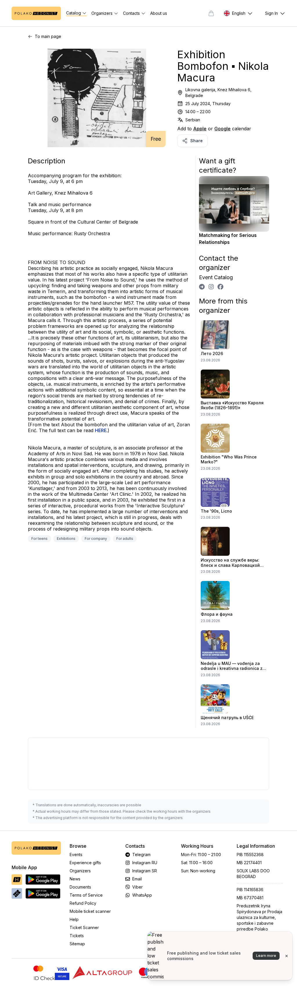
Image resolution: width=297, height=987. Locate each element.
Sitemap (77, 943)
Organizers (80, 870)
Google (222, 128)
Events (76, 854)
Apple (200, 128)
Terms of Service (86, 895)
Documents (80, 886)
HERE (100, 430)
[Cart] (211, 13)
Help (74, 919)
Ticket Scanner (84, 927)
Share (196, 140)
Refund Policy (83, 903)
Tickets (77, 935)
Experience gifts (85, 862)
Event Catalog (216, 277)
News (75, 878)
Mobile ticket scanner (90, 911)
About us (158, 13)
